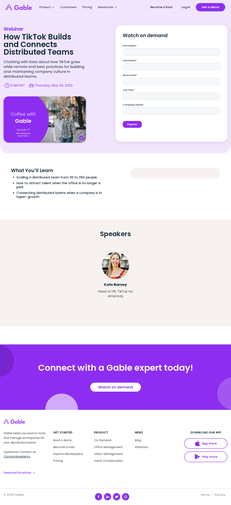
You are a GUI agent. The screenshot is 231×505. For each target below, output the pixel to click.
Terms (205, 495)
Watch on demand (115, 387)
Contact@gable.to (17, 457)
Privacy (220, 495)
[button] (46, 7)
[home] (19, 7)
